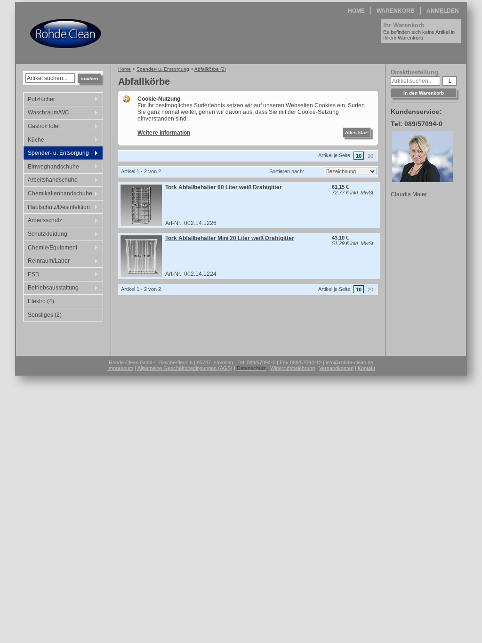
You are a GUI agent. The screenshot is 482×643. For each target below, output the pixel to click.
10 (359, 156)
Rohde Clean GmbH (132, 362)
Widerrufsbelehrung (292, 368)
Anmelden (442, 11)
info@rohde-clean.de (349, 362)
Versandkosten (336, 368)
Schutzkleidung (45, 235)
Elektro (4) (41, 301)
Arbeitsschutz (42, 221)
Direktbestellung (414, 72)
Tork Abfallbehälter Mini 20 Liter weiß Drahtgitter (229, 238)
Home (356, 11)
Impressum (120, 368)
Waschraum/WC (46, 113)
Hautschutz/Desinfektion (56, 208)
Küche (33, 141)
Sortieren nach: (286, 171)
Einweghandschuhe (51, 167)
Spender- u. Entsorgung (56, 154)
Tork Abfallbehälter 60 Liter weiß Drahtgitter (223, 187)
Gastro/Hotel (41, 127)
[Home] (65, 46)
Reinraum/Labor (46, 261)
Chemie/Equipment (50, 248)
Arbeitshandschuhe (50, 181)
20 (370, 156)
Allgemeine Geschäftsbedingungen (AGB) (185, 368)
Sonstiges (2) (45, 315)
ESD (31, 275)
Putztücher (39, 100)
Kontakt (366, 368)
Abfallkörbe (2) (210, 69)
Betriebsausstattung (51, 288)
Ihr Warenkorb (404, 25)
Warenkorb (396, 11)
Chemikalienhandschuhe (57, 194)
